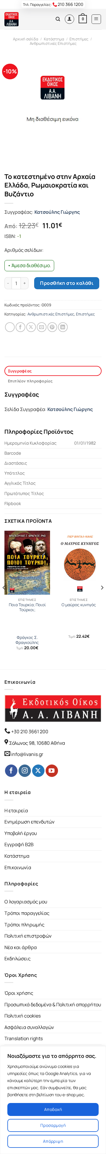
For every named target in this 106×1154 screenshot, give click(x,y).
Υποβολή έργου (20, 833)
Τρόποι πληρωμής (24, 924)
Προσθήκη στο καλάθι (66, 283)
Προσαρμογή (53, 1125)
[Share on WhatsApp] (10, 327)
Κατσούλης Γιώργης (57, 212)
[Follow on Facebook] (11, 771)
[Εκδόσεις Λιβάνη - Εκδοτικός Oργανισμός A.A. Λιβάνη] (24, 19)
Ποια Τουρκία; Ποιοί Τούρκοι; (27, 607)
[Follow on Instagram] (25, 771)
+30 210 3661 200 (29, 731)
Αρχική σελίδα (25, 39)
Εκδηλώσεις (17, 958)
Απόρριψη (53, 1141)
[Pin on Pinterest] (52, 327)
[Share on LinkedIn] (63, 327)
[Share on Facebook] (20, 327)
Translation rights (23, 1038)
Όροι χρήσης (18, 993)
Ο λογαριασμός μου (25, 901)
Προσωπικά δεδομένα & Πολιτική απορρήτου (52, 1004)
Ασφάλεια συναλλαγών (29, 1027)
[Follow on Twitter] (38, 771)
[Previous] (4, 599)
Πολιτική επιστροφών (28, 936)
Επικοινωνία (17, 867)
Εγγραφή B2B (19, 844)
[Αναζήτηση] (58, 19)
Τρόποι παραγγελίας (26, 913)
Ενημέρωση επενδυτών (29, 821)
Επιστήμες (78, 39)
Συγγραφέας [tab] (20, 371)
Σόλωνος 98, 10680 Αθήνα (37, 743)
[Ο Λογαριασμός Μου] (69, 19)
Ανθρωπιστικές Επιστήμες (53, 43)
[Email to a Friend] (42, 327)
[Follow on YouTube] (52, 771)
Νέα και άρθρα (20, 947)
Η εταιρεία (16, 810)
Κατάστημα (54, 39)
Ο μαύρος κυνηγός (79, 604)
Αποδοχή (53, 1109)
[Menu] (96, 19)
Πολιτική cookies (22, 1015)
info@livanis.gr (27, 754)
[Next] (102, 599)
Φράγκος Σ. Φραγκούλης (27, 640)
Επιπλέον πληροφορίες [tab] (30, 381)
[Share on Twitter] (31, 327)
